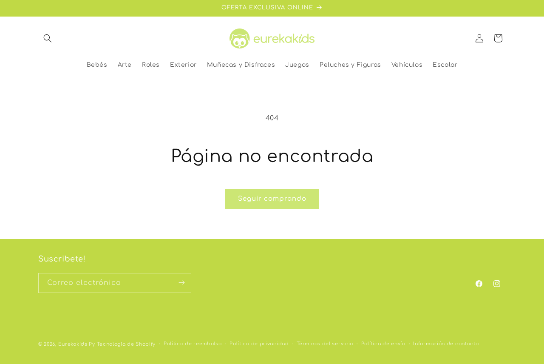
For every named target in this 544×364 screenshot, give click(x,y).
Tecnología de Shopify (126, 344)
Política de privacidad (259, 344)
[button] (47, 38)
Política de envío (383, 344)
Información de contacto (446, 344)
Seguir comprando (272, 198)
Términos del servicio (325, 344)
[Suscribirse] (181, 283)
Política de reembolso (193, 344)
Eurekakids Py (76, 344)
